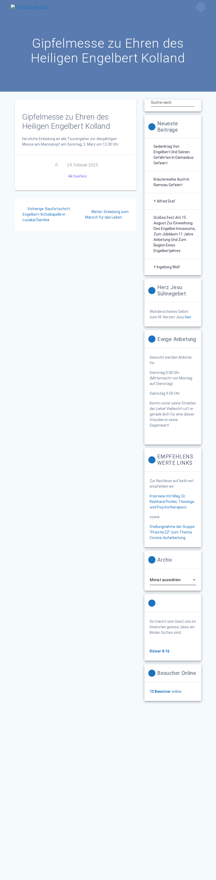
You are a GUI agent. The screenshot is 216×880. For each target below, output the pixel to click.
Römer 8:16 (159, 651)
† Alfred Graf (164, 201)
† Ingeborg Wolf (167, 267)
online (165, 691)
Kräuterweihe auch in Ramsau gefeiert (171, 182)
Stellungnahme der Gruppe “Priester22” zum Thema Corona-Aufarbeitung (172, 532)
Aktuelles (77, 176)
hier (188, 317)
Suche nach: (161, 102)
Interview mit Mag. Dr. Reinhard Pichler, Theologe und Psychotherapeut (172, 501)
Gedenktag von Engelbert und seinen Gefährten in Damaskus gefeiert (174, 154)
